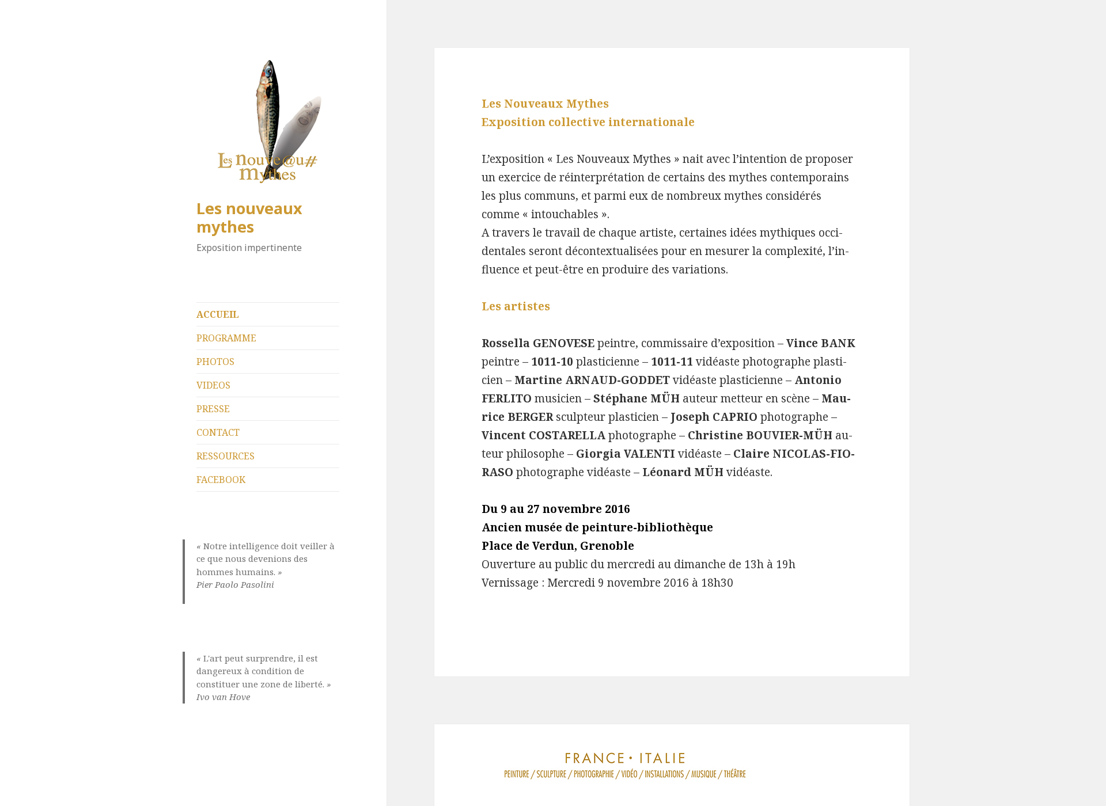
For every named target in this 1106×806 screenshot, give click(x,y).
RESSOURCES (225, 456)
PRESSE (213, 408)
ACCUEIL (217, 314)
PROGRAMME (226, 338)
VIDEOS (213, 385)
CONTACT (218, 432)
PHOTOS (215, 361)
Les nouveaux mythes (249, 217)
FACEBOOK (220, 479)
